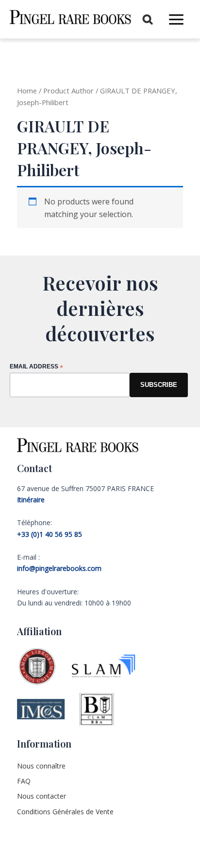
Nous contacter (41, 796)
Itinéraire (31, 499)
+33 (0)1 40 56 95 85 (49, 534)
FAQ (24, 781)
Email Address (36, 367)
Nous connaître (41, 765)
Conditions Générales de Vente (65, 811)
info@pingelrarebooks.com (59, 568)
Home (27, 90)
